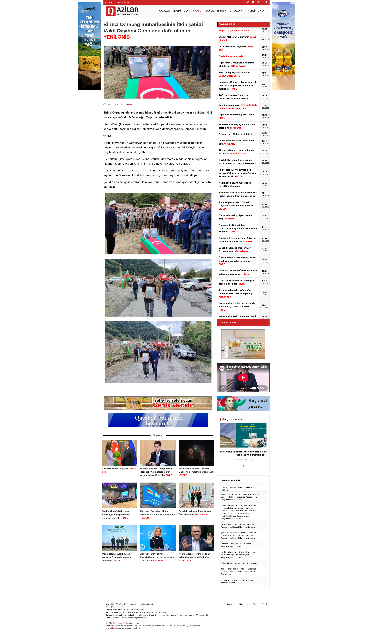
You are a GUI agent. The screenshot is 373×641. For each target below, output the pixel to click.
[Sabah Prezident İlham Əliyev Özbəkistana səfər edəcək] (196, 495)
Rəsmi (177, 11)
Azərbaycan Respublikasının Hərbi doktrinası (236, 488)
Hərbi (251, 11)
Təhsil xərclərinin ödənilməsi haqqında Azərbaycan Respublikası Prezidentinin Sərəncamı (238, 571)
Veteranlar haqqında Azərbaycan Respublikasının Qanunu (236, 545)
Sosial (210, 11)
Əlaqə (255, 604)
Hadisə (221, 11)
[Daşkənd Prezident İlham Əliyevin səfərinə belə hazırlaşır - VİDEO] (158, 495)
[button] (263, 445)
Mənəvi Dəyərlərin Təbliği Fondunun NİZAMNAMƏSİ (237, 581)
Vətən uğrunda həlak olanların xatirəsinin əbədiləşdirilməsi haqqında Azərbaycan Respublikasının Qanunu (240, 497)
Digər (261, 11)
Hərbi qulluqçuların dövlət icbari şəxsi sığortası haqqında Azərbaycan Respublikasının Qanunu (238, 554)
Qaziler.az (117, 623)
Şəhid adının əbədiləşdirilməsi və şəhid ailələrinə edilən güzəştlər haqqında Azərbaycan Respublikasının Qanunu (238, 535)
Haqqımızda (244, 604)
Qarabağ (164, 11)
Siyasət (198, 11)
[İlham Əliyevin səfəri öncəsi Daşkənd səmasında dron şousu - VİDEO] (196, 453)
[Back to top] (365, 632)
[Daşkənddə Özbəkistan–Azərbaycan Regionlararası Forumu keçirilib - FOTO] (119, 495)
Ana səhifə (231, 604)
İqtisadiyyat (237, 11)
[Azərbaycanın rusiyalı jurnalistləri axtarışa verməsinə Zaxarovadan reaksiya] (158, 538)
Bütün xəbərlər (229, 322)
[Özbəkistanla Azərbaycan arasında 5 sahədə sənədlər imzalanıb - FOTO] (119, 538)
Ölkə (187, 11)
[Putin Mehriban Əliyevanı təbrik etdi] (119, 453)
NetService (113, 628)
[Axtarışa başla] (266, 2)
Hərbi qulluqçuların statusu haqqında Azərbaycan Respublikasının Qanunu (238, 525)
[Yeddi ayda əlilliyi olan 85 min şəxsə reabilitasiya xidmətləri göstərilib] (243, 435)
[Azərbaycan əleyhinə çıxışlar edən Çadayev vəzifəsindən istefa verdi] (196, 538)
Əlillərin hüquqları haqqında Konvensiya (239, 563)
